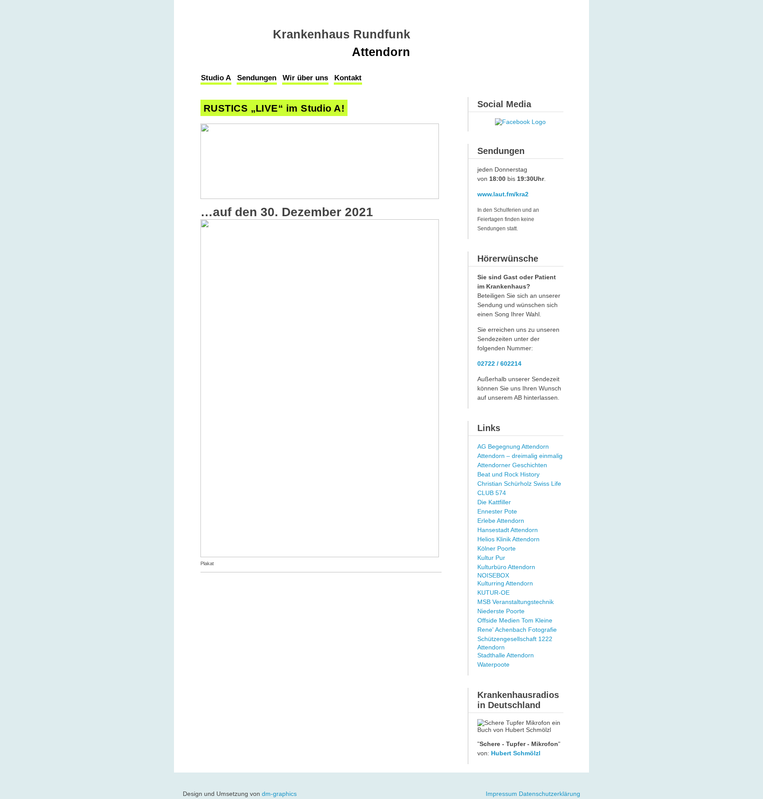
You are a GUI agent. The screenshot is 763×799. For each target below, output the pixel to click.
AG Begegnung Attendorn (513, 446)
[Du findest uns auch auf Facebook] (520, 121)
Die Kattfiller (494, 502)
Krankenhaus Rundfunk (341, 34)
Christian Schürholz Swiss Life (519, 483)
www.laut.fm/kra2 (503, 194)
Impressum (501, 793)
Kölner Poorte (496, 548)
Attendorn (381, 52)
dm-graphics (279, 793)
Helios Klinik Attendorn (508, 539)
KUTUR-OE (493, 592)
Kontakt (348, 78)
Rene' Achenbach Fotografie (517, 629)
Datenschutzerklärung (549, 793)
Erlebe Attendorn (500, 520)
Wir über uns (305, 78)
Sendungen (256, 78)
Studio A (216, 78)
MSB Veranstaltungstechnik (515, 601)
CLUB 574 (491, 492)
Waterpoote (493, 664)
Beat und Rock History (508, 474)
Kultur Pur (491, 557)
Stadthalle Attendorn (505, 655)
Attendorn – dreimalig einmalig (520, 455)
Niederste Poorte (501, 611)
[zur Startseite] (237, 36)
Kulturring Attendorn (505, 583)
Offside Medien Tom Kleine (514, 620)
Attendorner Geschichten (512, 465)
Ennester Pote (497, 511)
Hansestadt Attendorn (507, 529)
